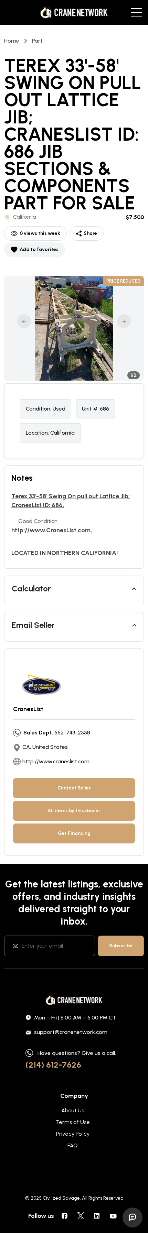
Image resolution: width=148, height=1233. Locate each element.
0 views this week (40, 233)
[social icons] (64, 1216)
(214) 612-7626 (53, 1065)
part (37, 40)
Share (90, 233)
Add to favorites (39, 249)
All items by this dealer (74, 811)
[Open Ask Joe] (132, 1217)
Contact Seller (74, 788)
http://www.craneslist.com (55, 761)
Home (11, 40)
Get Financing (74, 833)
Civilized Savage (61, 1198)
